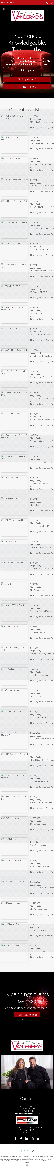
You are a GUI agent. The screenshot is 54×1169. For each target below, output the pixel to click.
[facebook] (16, 1138)
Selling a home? (27, 79)
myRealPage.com (27, 1150)
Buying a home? (27, 86)
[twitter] (21, 1138)
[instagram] (38, 1138)
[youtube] (33, 1138)
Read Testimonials (27, 1014)
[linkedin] (27, 1138)
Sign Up (13, 3)
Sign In (4, 3)
